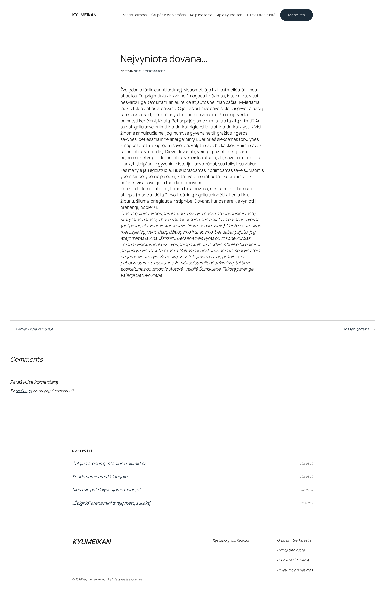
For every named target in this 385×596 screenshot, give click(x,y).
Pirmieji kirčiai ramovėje (34, 329)
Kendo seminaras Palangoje (99, 476)
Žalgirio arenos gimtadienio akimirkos (109, 463)
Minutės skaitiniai (155, 71)
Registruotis (296, 15)
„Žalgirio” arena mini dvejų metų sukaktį (111, 503)
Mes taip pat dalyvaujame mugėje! (106, 489)
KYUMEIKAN (84, 15)
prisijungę (24, 390)
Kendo (138, 71)
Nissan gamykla (356, 329)
